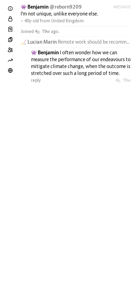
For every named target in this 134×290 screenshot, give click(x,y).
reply (36, 80)
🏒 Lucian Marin (39, 42)
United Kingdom (67, 20)
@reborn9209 (65, 7)
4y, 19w (123, 80)
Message (122, 6)
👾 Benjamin (35, 7)
